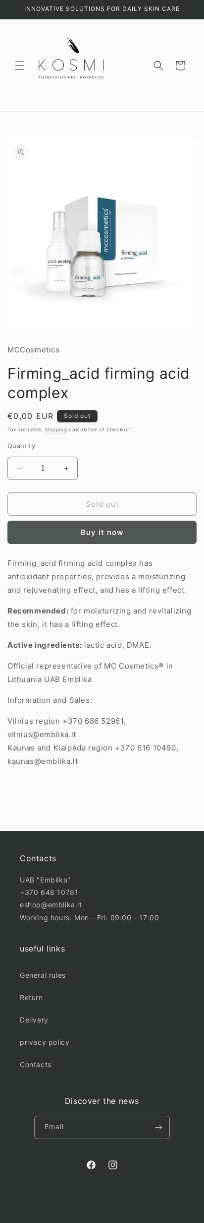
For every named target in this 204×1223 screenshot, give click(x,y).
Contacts (35, 1064)
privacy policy (44, 1042)
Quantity (21, 446)
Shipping (56, 429)
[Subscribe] (158, 1127)
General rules (43, 975)
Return (31, 997)
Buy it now (102, 532)
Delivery (34, 1020)
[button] (20, 65)
